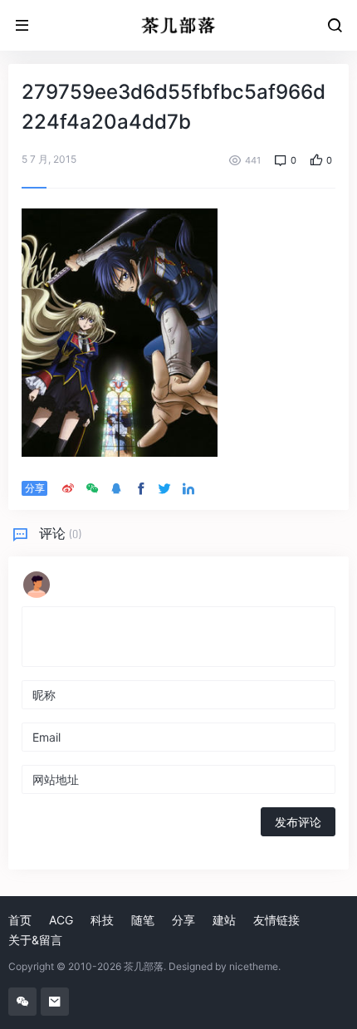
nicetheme (253, 966)
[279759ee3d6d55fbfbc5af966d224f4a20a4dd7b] (120, 332)
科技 (102, 920)
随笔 (142, 920)
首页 (20, 920)
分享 (183, 920)
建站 (224, 920)
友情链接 (276, 920)
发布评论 (298, 822)
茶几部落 (144, 966)
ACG (61, 920)
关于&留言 (35, 940)
